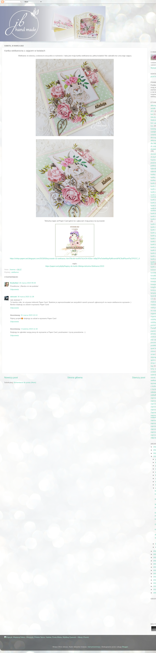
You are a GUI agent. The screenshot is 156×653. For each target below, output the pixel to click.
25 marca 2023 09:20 (27, 283)
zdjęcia (153, 438)
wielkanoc (15, 272)
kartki (153, 183)
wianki (153, 378)
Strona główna (75, 377)
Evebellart (14, 283)
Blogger (125, 647)
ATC (152, 111)
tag (152, 366)
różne (153, 351)
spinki (153, 360)
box (152, 126)
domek (153, 154)
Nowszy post (11, 377)
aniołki (153, 108)
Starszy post (138, 377)
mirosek (13, 297)
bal (152, 114)
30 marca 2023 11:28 (26, 297)
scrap (153, 354)
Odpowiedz (14, 289)
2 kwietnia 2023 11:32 (29, 329)
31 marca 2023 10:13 (29, 315)
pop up (153, 340)
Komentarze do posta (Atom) (25, 382)
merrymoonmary (94, 647)
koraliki (153, 276)
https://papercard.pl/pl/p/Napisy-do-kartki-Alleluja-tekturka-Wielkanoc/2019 (74, 266)
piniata (153, 334)
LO (152, 299)
